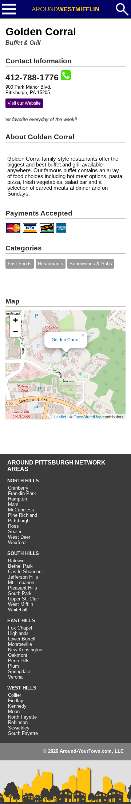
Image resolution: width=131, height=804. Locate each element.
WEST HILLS (21, 688)
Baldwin (16, 560)
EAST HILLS (21, 620)
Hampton (17, 499)
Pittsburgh (18, 520)
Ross (13, 526)
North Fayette (22, 717)
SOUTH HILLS (23, 553)
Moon (14, 711)
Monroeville (20, 644)
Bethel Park (20, 566)
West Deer (19, 537)
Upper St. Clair (23, 599)
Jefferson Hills (23, 577)
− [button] (15, 331)
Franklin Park (22, 493)
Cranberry (18, 488)
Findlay (15, 700)
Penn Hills (18, 660)
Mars (13, 504)
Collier (14, 695)
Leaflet (60, 416)
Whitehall (17, 609)
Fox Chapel (20, 628)
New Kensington (25, 649)
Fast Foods (20, 263)
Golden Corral (66, 339)
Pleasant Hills (22, 588)
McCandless (21, 509)
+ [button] (15, 320)
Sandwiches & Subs (91, 263)
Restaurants (50, 263)
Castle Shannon (24, 571)
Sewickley (18, 728)
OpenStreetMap (88, 416)
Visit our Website (24, 103)
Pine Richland (22, 515)
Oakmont (17, 655)
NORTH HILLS (23, 480)
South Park (20, 593)
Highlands (18, 633)
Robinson (18, 722)
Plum (13, 666)
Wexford (16, 542)
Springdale (19, 671)
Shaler (14, 531)
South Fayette (23, 733)
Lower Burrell (21, 639)
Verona (15, 677)
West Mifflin (20, 604)
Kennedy (17, 706)
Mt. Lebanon (21, 582)
